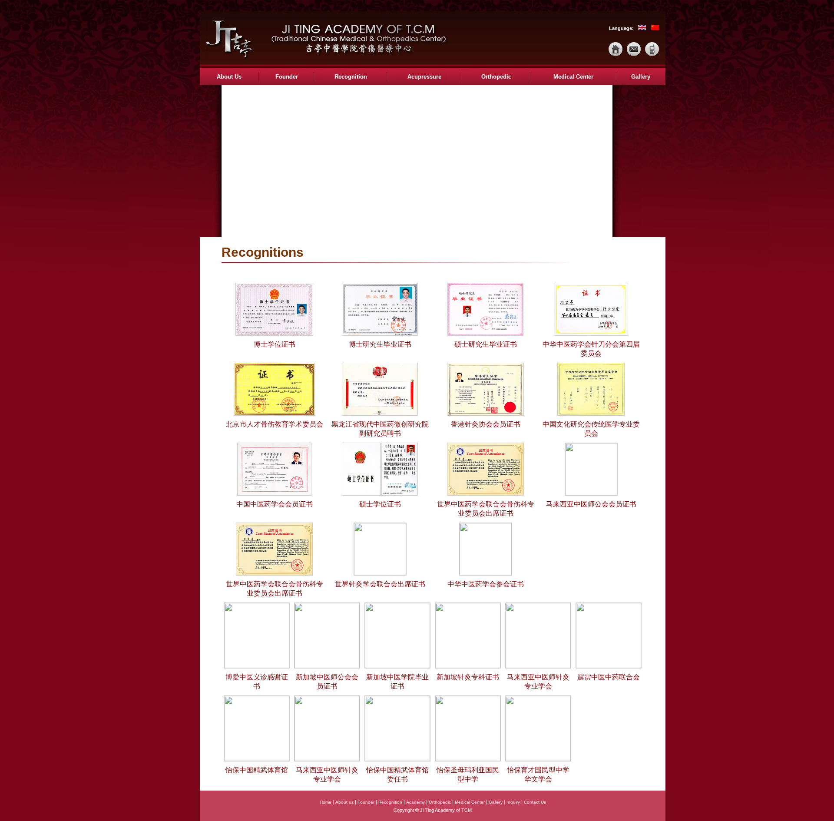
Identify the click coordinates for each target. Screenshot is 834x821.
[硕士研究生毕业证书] (485, 334)
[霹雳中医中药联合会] (609, 666)
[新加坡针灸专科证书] (468, 666)
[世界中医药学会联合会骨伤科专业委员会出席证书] (485, 494)
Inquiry (513, 802)
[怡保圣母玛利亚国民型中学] (468, 759)
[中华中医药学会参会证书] (485, 573)
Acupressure (424, 76)
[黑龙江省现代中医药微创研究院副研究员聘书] (380, 414)
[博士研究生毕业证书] (380, 334)
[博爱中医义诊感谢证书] (257, 666)
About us (344, 802)
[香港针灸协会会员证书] (485, 414)
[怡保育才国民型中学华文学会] (538, 759)
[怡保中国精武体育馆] (257, 759)
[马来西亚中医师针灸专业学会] (538, 666)
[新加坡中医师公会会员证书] (327, 666)
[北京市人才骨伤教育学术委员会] (274, 414)
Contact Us (535, 802)
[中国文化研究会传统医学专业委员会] (591, 414)
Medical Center (573, 76)
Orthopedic (496, 76)
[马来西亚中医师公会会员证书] (591, 493)
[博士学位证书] (274, 334)
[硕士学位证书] (379, 494)
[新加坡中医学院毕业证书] (397, 666)
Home (325, 802)
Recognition (350, 76)
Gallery (640, 76)
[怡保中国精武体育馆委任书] (397, 759)
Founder (286, 76)
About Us (229, 76)
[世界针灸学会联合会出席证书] (380, 573)
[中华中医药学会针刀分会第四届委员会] (591, 334)
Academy (415, 802)
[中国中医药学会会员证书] (274, 494)
